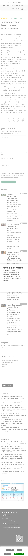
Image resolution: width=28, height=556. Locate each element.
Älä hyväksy (10, 550)
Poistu (19, 550)
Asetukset (8, 554)
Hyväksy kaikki (19, 554)
